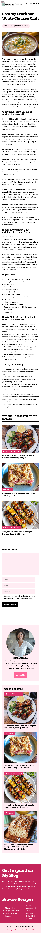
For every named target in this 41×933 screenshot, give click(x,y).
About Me (20, 675)
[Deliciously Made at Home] (11, 3)
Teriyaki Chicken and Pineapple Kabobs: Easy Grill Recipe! (17, 533)
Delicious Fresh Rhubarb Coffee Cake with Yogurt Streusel (19, 494)
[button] (26, 3)
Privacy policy (20, 930)
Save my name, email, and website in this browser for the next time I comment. (19, 597)
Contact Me (30, 930)
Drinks (28, 905)
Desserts (8, 916)
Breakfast (7, 489)
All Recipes (10, 930)
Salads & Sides (11, 913)
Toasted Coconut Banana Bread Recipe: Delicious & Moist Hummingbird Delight (18, 847)
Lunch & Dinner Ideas (11, 451)
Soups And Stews (12, 911)
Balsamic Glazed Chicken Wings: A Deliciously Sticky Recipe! (18, 456)
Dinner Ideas (10, 908)
